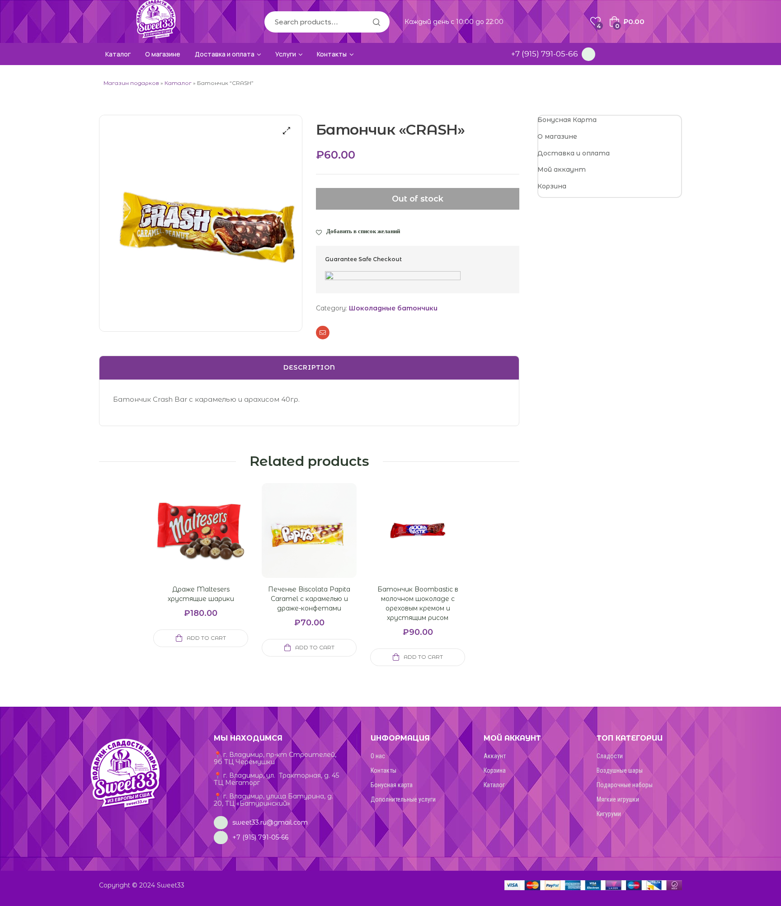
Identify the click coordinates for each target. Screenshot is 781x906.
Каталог (178, 83)
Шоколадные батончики (393, 308)
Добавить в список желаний (363, 231)
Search (376, 22)
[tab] (309, 368)
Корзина (551, 186)
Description (309, 367)
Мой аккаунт (561, 169)
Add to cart (206, 637)
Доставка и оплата (573, 153)
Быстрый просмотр (190, 541)
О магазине (557, 136)
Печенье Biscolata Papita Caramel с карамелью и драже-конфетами (309, 598)
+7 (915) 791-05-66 (544, 53)
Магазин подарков (131, 83)
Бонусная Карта (567, 120)
